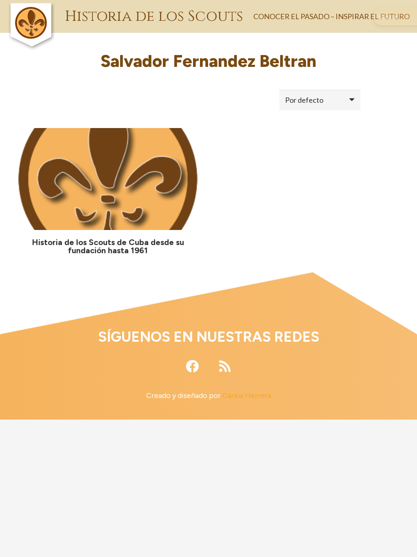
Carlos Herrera (246, 395)
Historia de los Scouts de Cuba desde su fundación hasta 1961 (108, 246)
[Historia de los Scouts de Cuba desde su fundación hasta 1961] (108, 179)
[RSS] (224, 366)
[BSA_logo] (31, 8)
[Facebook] (192, 366)
